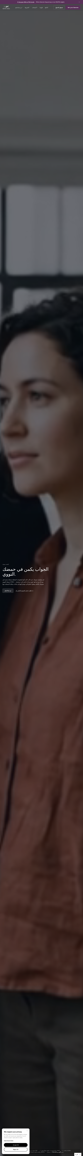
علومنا (41, 7)
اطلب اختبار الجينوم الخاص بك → (24, 590)
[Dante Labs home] (6, 7)
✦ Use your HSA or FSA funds (25, 2)
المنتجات (34, 7)
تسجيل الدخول (59, 7)
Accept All (16, 1145)
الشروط (27, 7)
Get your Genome (73, 7)
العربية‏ (76, 1154)
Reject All (15, 1149)
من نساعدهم (18, 7)
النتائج (46, 7)
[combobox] (77, 1154)
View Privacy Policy (8, 1140)
